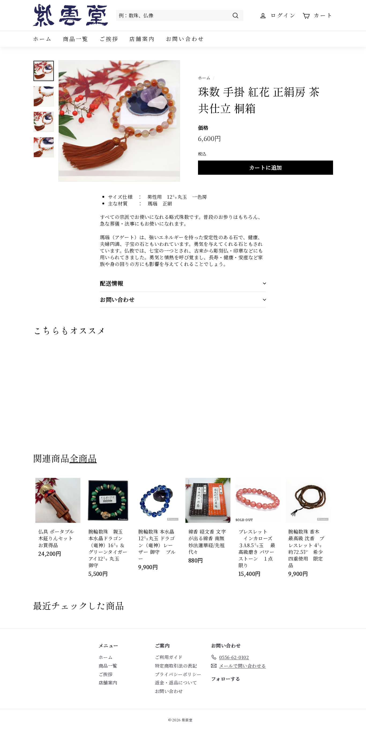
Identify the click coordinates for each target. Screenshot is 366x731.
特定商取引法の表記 (176, 665)
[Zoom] (119, 120)
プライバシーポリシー (178, 674)
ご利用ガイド (169, 657)
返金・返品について (176, 682)
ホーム (42, 39)
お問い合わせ (185, 39)
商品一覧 (76, 39)
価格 (203, 127)
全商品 (83, 458)
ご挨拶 (109, 39)
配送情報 (111, 283)
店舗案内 (142, 39)
